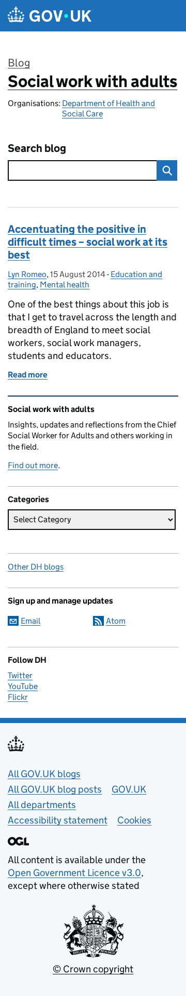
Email (30, 621)
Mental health (64, 284)
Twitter (20, 675)
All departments (42, 805)
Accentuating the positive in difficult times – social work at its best (87, 242)
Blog (19, 63)
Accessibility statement (57, 820)
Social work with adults (92, 81)
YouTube (23, 686)
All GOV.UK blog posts (55, 789)
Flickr (18, 697)
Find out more (33, 465)
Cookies (134, 820)
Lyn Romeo (27, 274)
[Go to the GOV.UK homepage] (49, 15)
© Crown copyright (93, 969)
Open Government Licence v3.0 (74, 873)
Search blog (37, 148)
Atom (116, 621)
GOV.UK (129, 789)
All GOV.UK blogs (44, 774)
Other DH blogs (36, 567)
